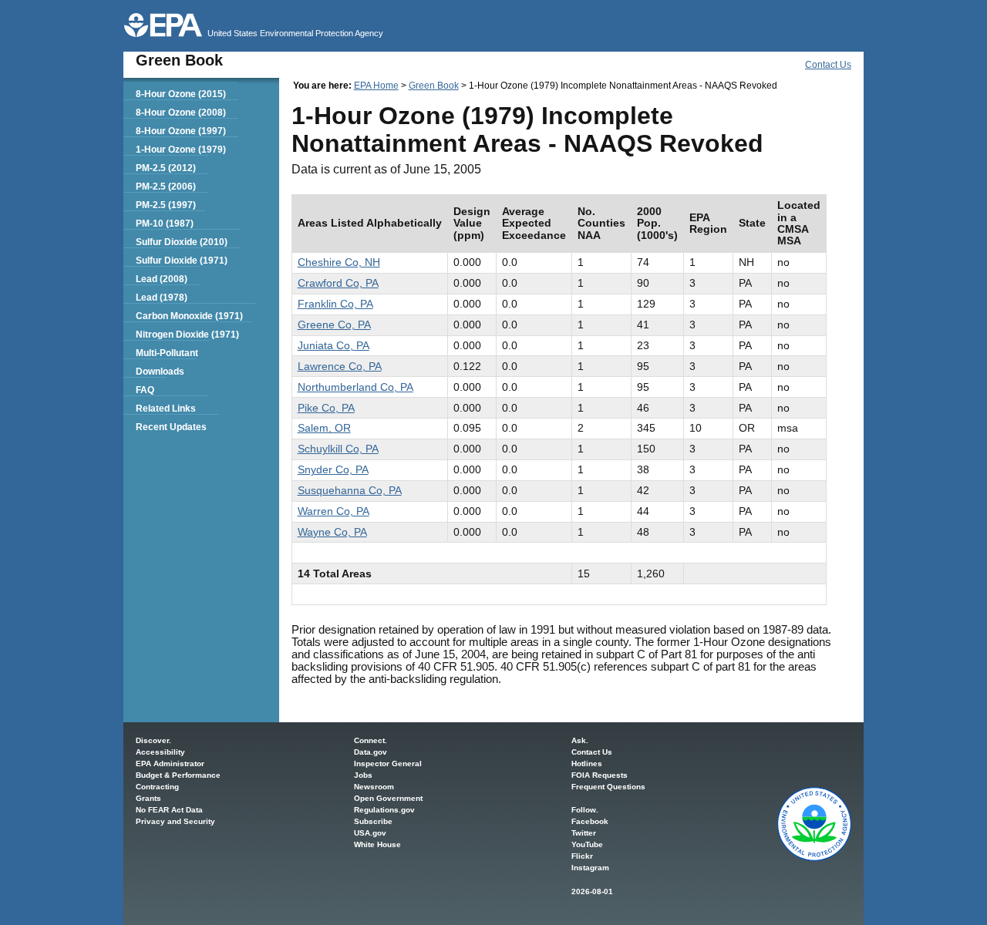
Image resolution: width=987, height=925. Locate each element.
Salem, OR (324, 428)
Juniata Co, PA (333, 345)
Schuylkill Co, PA (338, 448)
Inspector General (388, 763)
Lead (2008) (161, 279)
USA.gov (370, 833)
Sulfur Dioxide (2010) (181, 242)
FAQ (145, 390)
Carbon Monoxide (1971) (189, 316)
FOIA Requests (599, 775)
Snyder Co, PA (333, 469)
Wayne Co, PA (332, 532)
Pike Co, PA (326, 408)
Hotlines (586, 763)
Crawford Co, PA (338, 283)
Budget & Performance (178, 775)
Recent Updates (171, 427)
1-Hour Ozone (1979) (181, 149)
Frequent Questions (608, 786)
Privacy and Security (175, 821)
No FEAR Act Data (169, 810)
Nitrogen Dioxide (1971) (187, 334)
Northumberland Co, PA (355, 387)
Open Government (388, 798)
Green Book (434, 85)
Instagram (590, 867)
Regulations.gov (384, 810)
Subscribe (373, 821)
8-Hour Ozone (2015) (181, 94)
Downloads (160, 371)
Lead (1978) (161, 297)
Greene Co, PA (334, 324)
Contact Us (828, 64)
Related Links (166, 408)
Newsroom (374, 786)
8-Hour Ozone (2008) (181, 112)
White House (377, 844)
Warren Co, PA (333, 511)
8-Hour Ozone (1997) (181, 131)
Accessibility (160, 752)
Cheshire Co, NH (339, 262)
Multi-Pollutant (167, 353)
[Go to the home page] (163, 25)
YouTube (587, 844)
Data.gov (370, 752)
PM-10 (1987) (165, 223)
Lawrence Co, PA (340, 366)
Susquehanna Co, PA (350, 490)
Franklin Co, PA (335, 304)
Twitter (583, 833)
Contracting (157, 786)
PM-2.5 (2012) (166, 168)
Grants (148, 798)
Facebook (589, 821)
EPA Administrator (170, 763)
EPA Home (376, 85)
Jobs (363, 775)
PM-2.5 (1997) (166, 205)
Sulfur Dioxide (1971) (181, 260)
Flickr (582, 856)
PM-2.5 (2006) (166, 186)
